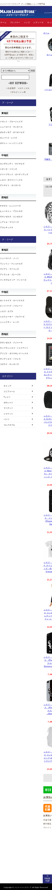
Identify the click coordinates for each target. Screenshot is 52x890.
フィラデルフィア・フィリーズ (13, 280)
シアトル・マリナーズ (9, 222)
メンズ (27, 22)
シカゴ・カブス (6, 311)
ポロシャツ (8, 402)
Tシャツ (7, 397)
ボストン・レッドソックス (11, 143)
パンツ (6, 419)
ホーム (46, 33)
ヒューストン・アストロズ (11, 211)
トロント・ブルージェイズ (11, 121)
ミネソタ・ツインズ (8, 169)
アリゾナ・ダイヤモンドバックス (14, 353)
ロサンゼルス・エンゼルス (11, 216)
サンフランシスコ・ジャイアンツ (14, 348)
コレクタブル (9, 425)
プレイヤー (15, 22)
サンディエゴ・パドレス (10, 359)
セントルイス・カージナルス (12, 300)
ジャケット (8, 414)
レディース (39, 22)
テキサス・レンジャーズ (10, 206)
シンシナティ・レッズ (9, 322)
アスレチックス (6, 227)
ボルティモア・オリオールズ (12, 132)
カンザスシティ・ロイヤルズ (12, 164)
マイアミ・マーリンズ (9, 269)
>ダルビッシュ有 (18, 92)
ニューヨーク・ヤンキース (11, 127)
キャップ (7, 386)
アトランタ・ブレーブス (10, 274)
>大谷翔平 (11, 88)
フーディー (8, 408)
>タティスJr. (24, 88)
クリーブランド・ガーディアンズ (14, 174)
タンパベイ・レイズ (8, 138)
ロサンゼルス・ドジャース (11, 342)
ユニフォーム (9, 391)
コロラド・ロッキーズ (9, 364)
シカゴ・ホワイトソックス (11, 180)
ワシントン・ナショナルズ (11, 264)
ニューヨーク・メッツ (9, 258)
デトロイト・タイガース (10, 185)
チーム (3, 22)
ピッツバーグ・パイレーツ (11, 306)
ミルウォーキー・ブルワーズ (12, 317)
